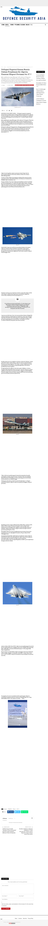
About (16, 918)
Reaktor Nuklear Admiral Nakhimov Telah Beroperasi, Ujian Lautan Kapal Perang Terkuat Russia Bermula (26, 831)
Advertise (25, 918)
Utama (3, 24)
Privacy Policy (30, 918)
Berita (6, 24)
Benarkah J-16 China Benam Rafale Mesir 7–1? (41, 84)
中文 (31, 24)
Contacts (20, 918)
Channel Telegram (20, 24)
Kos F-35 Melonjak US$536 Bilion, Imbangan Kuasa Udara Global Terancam (40, 93)
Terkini (12, 24)
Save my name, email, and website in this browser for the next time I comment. (17, 904)
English (27, 24)
